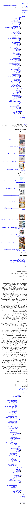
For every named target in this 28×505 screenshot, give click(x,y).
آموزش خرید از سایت (20, 259)
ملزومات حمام (16, 51)
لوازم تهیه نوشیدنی (16, 24)
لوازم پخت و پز (16, 19)
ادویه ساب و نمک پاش (15, 39)
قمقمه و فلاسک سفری (15, 106)
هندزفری (18, 92)
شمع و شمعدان (16, 58)
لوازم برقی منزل (16, 40)
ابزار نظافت (17, 60)
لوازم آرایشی (17, 77)
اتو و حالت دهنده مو (15, 86)
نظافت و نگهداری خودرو (14, 101)
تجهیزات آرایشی (16, 79)
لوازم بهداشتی (17, 71)
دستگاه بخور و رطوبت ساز (14, 76)
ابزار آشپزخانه (17, 22)
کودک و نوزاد (17, 113)
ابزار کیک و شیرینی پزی (15, 21)
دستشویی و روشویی (15, 49)
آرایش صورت (17, 80)
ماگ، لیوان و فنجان (15, 33)
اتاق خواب (17, 50)
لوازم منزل (19, 17)
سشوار (18, 87)
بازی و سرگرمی (16, 112)
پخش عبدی (22, 14)
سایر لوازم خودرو (16, 98)
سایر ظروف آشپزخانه (15, 29)
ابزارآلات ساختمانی (16, 67)
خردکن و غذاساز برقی (15, 43)
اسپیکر (18, 91)
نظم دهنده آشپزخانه (15, 23)
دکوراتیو (18, 54)
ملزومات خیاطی (16, 53)
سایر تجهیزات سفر (16, 109)
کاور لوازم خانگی (16, 64)
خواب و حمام (17, 48)
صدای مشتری (22, 120)
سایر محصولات (19, 111)
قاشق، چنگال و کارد (15, 37)
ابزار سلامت (17, 72)
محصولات (23, 16)
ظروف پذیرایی (16, 32)
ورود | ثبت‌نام (24, 10)
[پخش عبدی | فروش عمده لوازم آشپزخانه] (21, 13)
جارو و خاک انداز (16, 61)
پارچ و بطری (17, 34)
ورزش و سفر (19, 102)
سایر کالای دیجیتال (16, 95)
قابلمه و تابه (11, 398)
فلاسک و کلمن (16, 35)
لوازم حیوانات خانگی (15, 69)
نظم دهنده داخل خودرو (15, 100)
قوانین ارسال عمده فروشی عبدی (17, 261)
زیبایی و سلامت (19, 70)
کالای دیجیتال (19, 88)
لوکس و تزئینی (16, 56)
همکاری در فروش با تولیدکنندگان (18, 262)
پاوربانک (18, 90)
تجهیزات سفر (17, 104)
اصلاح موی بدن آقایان (15, 83)
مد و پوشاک (17, 114)
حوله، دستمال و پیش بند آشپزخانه (12, 27)
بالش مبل (17, 55)
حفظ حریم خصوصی (20, 257)
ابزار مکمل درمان (16, 74)
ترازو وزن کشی (16, 75)
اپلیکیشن (23, 119)
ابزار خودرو (17, 97)
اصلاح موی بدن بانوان (15, 85)
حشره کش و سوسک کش (14, 63)
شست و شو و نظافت (15, 59)
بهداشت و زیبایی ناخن (15, 81)
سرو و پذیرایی (17, 31)
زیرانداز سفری (16, 108)
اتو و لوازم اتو (17, 45)
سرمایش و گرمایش (15, 44)
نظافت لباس (17, 65)
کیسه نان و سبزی (16, 28)
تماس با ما (22, 117)
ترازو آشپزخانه (16, 26)
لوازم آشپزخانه (16, 18)
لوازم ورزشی (17, 103)
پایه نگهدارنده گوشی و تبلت (14, 93)
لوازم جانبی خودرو (18, 96)
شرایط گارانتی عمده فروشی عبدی (17, 260)
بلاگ (24, 118)
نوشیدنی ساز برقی (16, 42)
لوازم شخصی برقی (15, 82)
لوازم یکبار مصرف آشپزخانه (14, 38)
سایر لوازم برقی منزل (15, 47)
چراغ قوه (18, 107)
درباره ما (23, 116)
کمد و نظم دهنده (16, 66)
